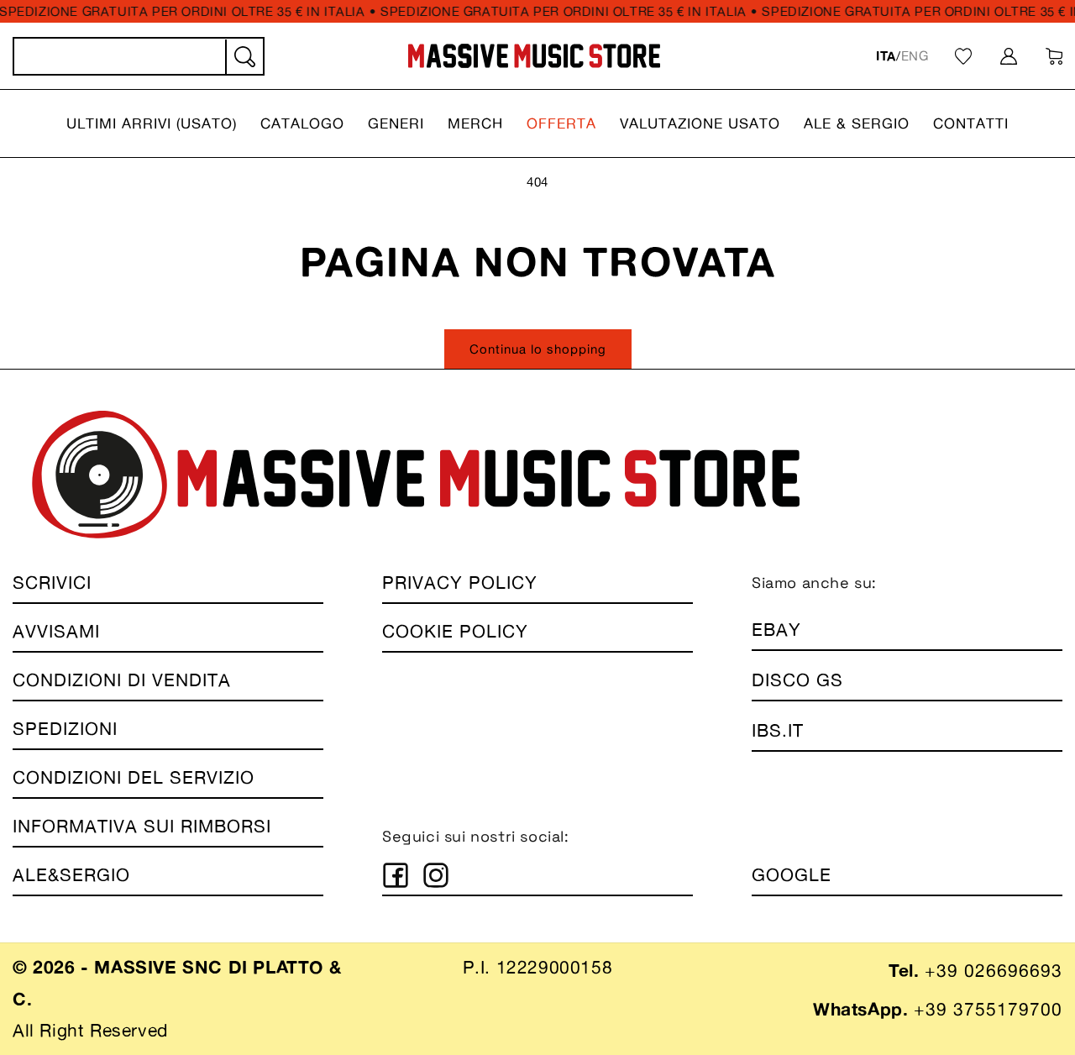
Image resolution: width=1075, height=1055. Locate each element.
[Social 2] (435, 875)
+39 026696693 (993, 970)
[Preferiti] (963, 56)
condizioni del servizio (133, 777)
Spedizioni (65, 728)
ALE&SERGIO (71, 874)
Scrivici (52, 582)
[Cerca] (243, 57)
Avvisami (56, 631)
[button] (152, 123)
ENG (915, 56)
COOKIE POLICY (455, 631)
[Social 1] (395, 875)
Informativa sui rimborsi (142, 826)
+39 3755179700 (988, 1009)
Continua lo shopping (537, 349)
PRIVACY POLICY (460, 582)
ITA (886, 56)
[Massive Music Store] (534, 56)
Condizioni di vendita (122, 679)
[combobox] (138, 56)
